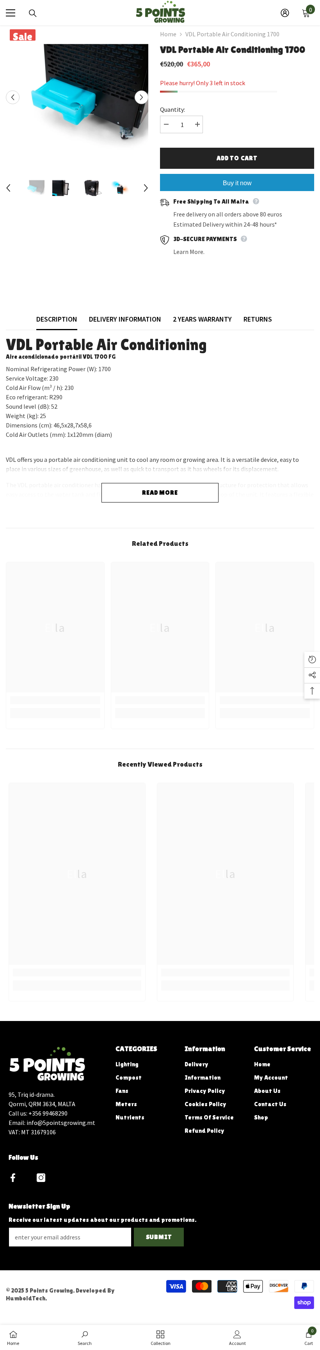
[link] (55, 700)
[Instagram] (41, 1177)
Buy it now (237, 183)
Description (56, 319)
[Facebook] (13, 1177)
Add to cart (237, 158)
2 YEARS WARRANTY (202, 319)
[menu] (10, 13)
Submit (159, 1237)
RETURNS (258, 319)
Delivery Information (125, 319)
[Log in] (285, 13)
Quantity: (172, 109)
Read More (160, 492)
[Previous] (13, 97)
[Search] (32, 13)
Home (168, 34)
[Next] (141, 97)
